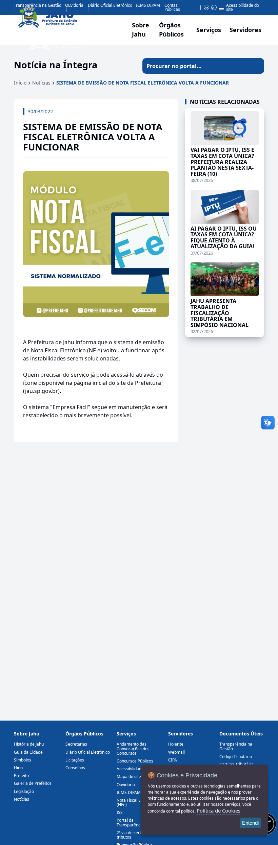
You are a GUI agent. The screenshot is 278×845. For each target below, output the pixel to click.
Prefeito (21, 775)
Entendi (250, 823)
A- (213, 7)
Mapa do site (129, 776)
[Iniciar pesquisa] (256, 66)
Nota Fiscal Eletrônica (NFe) (137, 802)
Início (20, 82)
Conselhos (75, 768)
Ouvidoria (126, 785)
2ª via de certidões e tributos (136, 835)
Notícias (41, 82)
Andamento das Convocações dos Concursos (133, 748)
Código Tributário (235, 756)
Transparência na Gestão (235, 746)
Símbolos (22, 760)
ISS (120, 812)
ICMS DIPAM (148, 5)
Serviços (208, 30)
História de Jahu (29, 744)
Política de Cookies (218, 810)
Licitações (74, 760)
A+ (206, 7)
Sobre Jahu (140, 29)
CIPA (172, 760)
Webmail (176, 752)
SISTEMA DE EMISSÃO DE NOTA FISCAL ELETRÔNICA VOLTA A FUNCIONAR (142, 82)
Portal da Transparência (130, 822)
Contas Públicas (172, 7)
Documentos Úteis (241, 733)
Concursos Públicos (135, 761)
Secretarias (76, 744)
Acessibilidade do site (242, 7)
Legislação (24, 791)
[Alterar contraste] (221, 9)
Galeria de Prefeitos (33, 783)
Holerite (175, 744)
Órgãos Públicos (84, 733)
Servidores (180, 733)
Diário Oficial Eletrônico (87, 752)
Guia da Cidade (28, 752)
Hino (18, 768)
